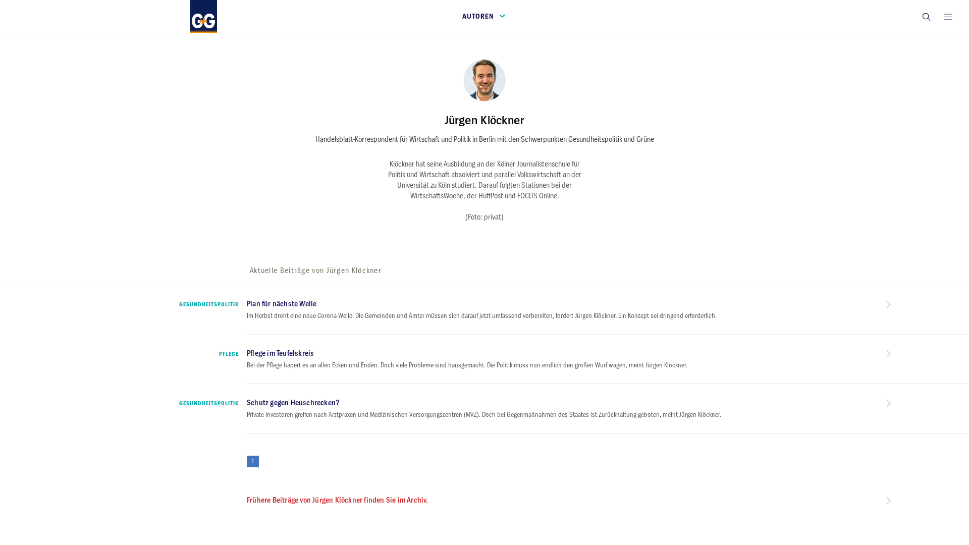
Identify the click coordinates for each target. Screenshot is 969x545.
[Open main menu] (948, 16)
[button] (926, 16)
